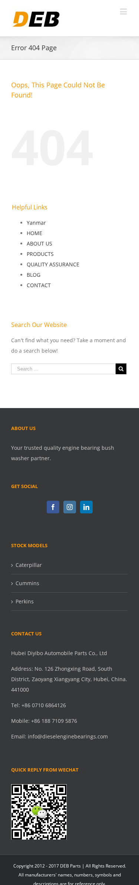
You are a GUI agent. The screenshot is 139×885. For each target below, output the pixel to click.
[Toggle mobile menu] (124, 11)
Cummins (27, 583)
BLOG (33, 274)
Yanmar (36, 222)
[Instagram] (69, 507)
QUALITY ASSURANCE (53, 264)
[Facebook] (53, 507)
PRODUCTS (40, 253)
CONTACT (39, 285)
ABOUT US (39, 243)
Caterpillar (29, 564)
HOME (34, 233)
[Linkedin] (86, 507)
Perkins (25, 601)
